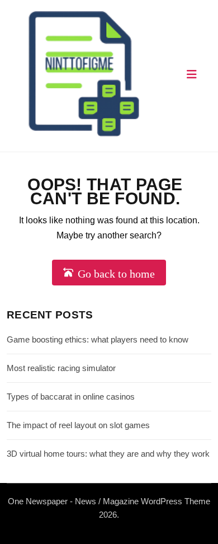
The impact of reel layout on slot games (78, 425)
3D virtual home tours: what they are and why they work (108, 453)
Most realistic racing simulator (61, 368)
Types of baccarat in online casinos (71, 396)
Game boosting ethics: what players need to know (97, 339)
